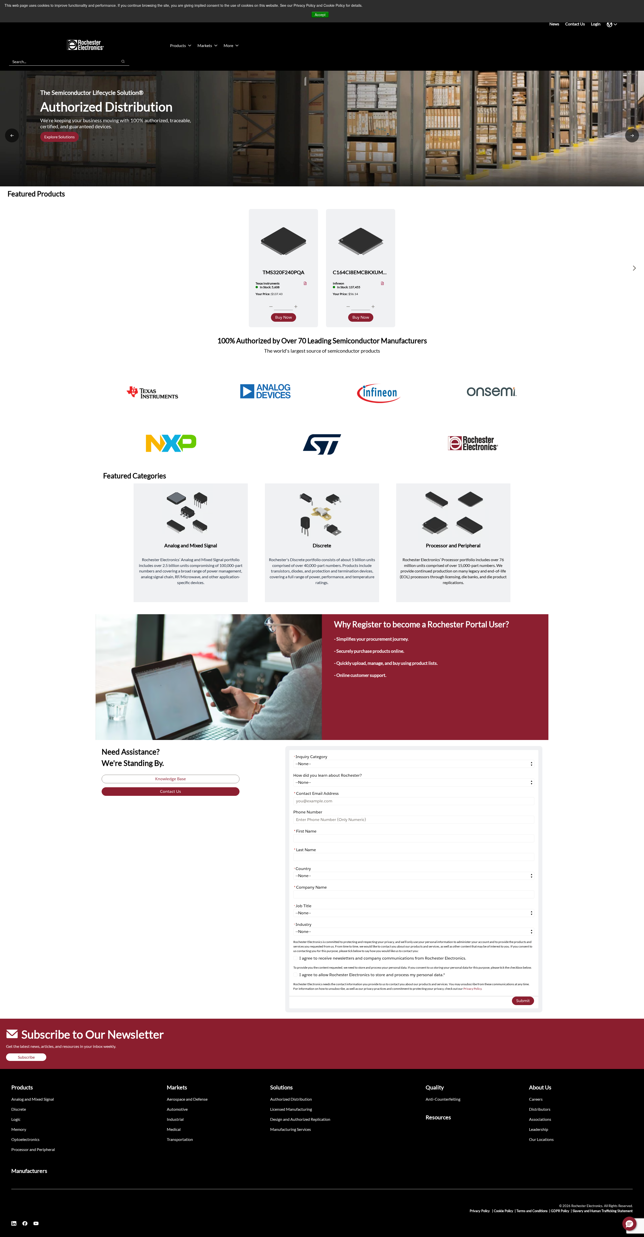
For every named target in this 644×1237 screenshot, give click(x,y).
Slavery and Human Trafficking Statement (603, 1211)
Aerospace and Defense (187, 1099)
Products (178, 45)
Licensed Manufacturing (291, 1109)
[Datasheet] (305, 283)
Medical (174, 1129)
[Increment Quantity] (296, 306)
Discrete (18, 1109)
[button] (629, 1224)
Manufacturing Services (290, 1129)
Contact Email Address (316, 793)
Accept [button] (320, 14)
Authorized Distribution (291, 1099)
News (554, 23)
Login (595, 23)
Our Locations (541, 1139)
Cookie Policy (503, 1211)
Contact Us (575, 23)
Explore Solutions (59, 136)
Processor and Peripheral (33, 1149)
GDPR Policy (560, 1211)
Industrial (175, 1119)
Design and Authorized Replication (300, 1119)
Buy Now (283, 317)
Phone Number (307, 812)
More (228, 45)
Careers (536, 1099)
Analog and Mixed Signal (32, 1099)
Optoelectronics (25, 1139)
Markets (204, 45)
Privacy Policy (472, 989)
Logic (15, 1119)
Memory (18, 1129)
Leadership (538, 1129)
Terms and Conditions (532, 1211)
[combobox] (61, 61)
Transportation (180, 1139)
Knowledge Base (170, 778)
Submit (523, 1000)
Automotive (177, 1109)
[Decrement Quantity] (271, 306)
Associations (540, 1119)
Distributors (539, 1109)
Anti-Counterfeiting (443, 1099)
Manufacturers (29, 1170)
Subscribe (26, 1057)
